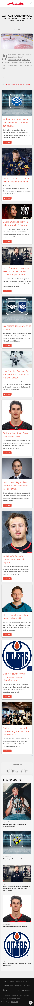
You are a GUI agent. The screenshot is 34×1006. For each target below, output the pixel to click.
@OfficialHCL (5, 62)
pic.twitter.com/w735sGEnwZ (21, 62)
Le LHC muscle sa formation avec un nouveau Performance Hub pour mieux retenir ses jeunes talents (16, 888)
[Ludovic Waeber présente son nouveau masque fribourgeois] (17, 801)
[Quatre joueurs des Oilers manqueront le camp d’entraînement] (17, 945)
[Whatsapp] (8, 771)
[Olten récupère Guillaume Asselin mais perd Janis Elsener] (17, 842)
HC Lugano (19, 84)
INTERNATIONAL (9, 985)
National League (10, 84)
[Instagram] (21, 771)
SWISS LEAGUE (20, 982)
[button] (2, 3)
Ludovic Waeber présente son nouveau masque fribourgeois (14, 825)
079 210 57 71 (14, 1002)
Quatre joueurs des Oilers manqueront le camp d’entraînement (17, 964)
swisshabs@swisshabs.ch (14, 998)
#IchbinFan (26, 60)
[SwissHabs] (16, 4)
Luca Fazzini (26, 84)
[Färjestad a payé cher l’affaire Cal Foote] (17, 908)
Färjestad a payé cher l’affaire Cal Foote (15, 927)
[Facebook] (13, 771)
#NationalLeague (14, 60)
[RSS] (26, 771)
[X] (17, 771)
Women (28, 982)
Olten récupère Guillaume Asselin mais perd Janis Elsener (16, 860)
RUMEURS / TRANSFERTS (22, 985)
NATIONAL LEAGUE (9, 982)
